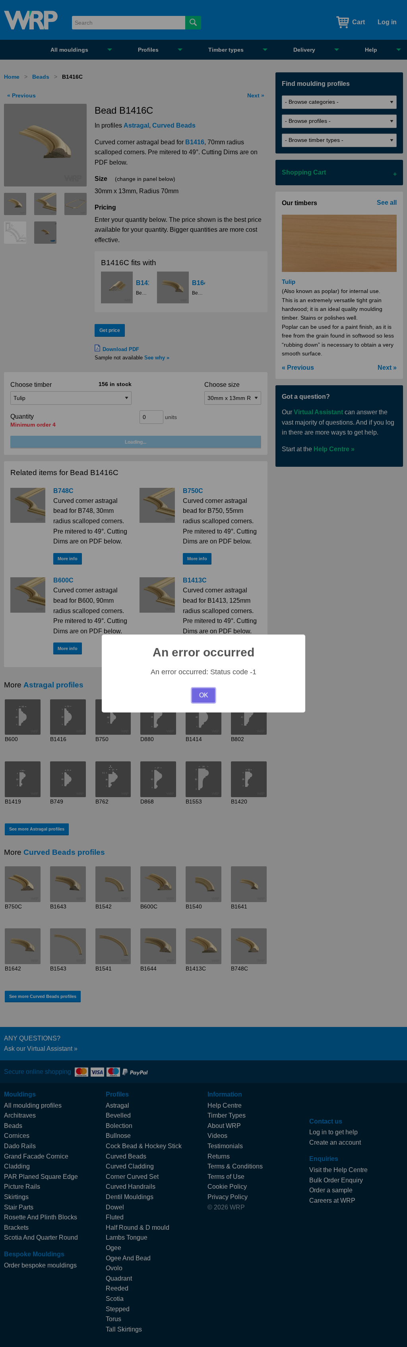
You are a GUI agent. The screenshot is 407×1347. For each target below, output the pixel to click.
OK (203, 695)
